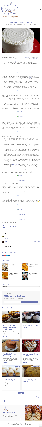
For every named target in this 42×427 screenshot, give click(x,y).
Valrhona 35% (14, 164)
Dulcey (30, 77)
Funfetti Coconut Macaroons (33, 273)
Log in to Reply (6, 238)
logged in (7, 248)
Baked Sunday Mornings (27, 57)
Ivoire (18, 164)
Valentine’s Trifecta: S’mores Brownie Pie (30, 355)
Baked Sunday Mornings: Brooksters (30, 381)
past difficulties (30, 119)
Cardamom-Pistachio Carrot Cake (14, 273)
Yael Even (6, 241)
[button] (40, 9)
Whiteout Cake (17, 199)
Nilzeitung (6, 235)
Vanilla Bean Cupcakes (9, 380)
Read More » (5, 336)
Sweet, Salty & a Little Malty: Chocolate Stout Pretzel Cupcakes (9, 327)
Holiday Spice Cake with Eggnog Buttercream (13, 61)
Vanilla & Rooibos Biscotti (13, 264)
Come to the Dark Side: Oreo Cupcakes (30, 327)
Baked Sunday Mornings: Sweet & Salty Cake (10, 355)
